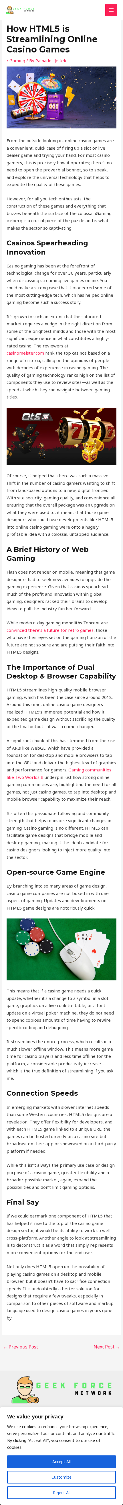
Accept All (61, 1461)
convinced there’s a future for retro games (50, 630)
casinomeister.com (25, 353)
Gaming (17, 60)
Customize (61, 1477)
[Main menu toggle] (111, 10)
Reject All (61, 1492)
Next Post (107, 1347)
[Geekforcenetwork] (20, 10)
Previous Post (20, 1347)
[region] (61, 1456)
